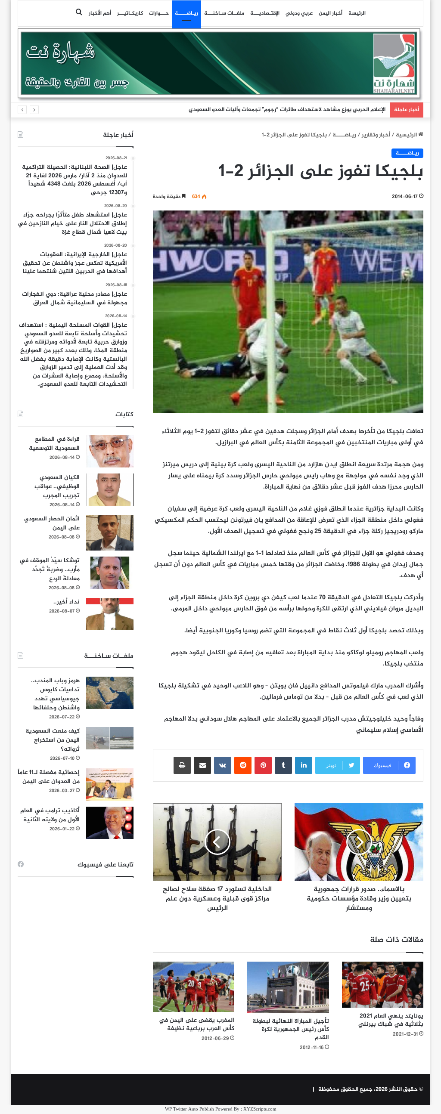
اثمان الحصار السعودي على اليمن (52, 523)
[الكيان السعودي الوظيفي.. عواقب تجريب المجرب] (110, 489)
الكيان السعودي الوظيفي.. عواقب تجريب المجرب (57, 487)
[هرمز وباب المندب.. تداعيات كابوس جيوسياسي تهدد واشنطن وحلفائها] (110, 693)
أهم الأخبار (100, 13)
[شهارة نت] (221, 65)
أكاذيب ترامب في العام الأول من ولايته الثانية (50, 815)
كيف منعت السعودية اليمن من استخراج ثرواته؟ (52, 740)
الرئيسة (357, 13)
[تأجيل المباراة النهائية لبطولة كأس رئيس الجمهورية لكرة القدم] (288, 987)
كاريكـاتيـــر (130, 13)
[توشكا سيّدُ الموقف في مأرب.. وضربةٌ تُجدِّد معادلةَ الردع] (110, 573)
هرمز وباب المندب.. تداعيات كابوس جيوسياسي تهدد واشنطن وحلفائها (55, 694)
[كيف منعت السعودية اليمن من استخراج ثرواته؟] (110, 738)
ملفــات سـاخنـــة (224, 13)
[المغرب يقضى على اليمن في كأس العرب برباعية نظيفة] (194, 987)
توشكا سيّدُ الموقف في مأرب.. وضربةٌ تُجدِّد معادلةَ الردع (49, 570)
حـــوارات (159, 13)
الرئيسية (407, 135)
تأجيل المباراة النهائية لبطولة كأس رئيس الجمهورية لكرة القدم (290, 1029)
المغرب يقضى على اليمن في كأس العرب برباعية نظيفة (196, 1024)
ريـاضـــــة (186, 13)
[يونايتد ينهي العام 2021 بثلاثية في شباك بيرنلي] (383, 985)
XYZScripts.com (259, 1109)
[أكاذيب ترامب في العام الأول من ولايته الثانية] (110, 823)
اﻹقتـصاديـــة (265, 13)
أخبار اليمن (330, 13)
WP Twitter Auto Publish (189, 1109)
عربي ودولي (299, 13)
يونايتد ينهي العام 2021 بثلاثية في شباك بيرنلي (390, 1020)
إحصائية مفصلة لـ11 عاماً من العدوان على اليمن (49, 776)
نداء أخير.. (66, 602)
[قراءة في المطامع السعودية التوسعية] (110, 451)
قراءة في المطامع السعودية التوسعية (54, 443)
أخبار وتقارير (376, 135)
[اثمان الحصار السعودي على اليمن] (110, 533)
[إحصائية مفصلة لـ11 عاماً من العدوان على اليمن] (110, 784)
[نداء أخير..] (110, 614)
